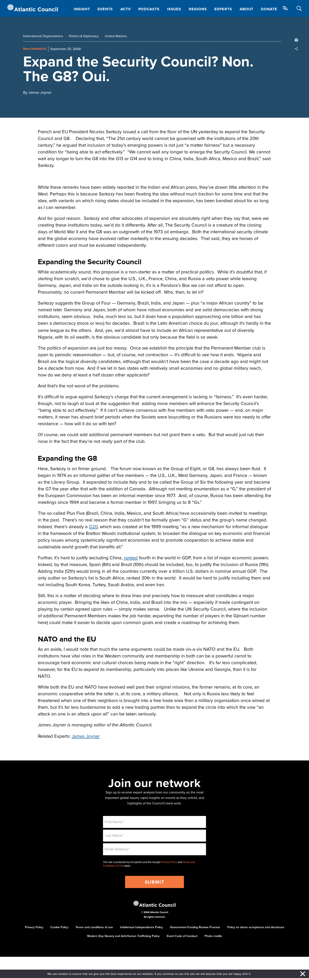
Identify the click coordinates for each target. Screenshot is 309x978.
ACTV (125, 9)
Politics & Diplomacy (84, 36)
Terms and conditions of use (94, 927)
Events (105, 9)
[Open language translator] (285, 8)
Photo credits (213, 936)
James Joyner (86, 736)
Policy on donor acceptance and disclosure (255, 927)
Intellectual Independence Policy (141, 927)
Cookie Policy (59, 927)
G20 (93, 526)
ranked (131, 557)
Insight (82, 9)
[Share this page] (296, 49)
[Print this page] (296, 40)
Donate (269, 9)
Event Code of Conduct (182, 936)
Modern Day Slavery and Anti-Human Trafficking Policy (123, 936)
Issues (174, 9)
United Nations (116, 36)
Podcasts (149, 9)
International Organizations (43, 36)
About (247, 9)
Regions (198, 9)
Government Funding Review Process (195, 927)
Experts (223, 9)
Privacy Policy (169, 862)
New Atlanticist (34, 48)
